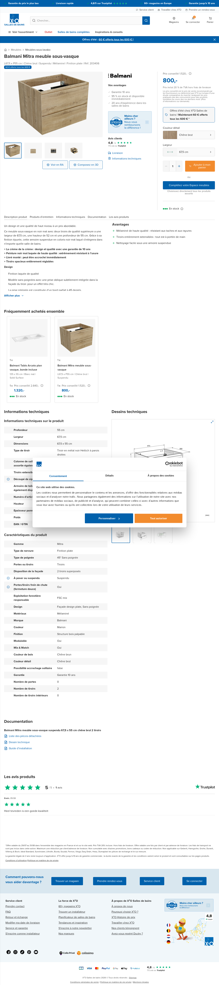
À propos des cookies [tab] (161, 475)
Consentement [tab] (58, 475)
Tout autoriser (158, 518)
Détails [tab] (109, 475)
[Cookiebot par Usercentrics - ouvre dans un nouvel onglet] (168, 464)
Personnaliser (107, 518)
